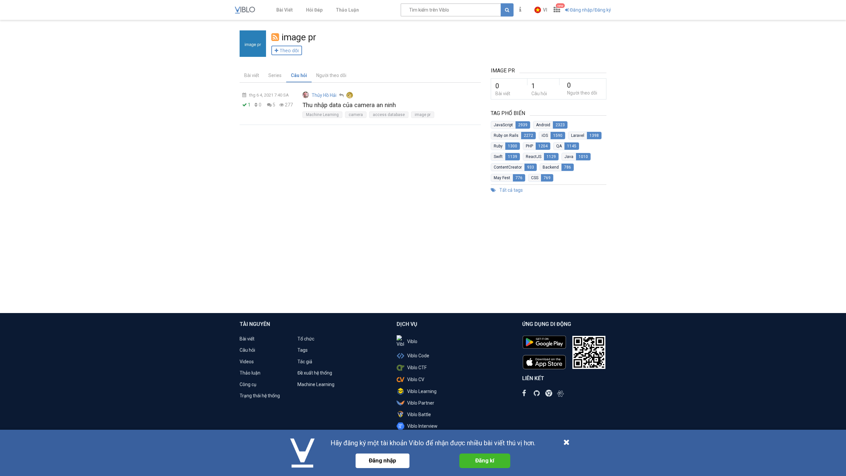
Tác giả (304, 361)
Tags (302, 350)
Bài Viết (284, 10)
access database (389, 114)
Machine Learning (322, 114)
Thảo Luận (347, 10)
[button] (540, 10)
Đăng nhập (382, 460)
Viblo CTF (417, 367)
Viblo (412, 341)
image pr (423, 114)
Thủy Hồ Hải (324, 95)
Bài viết (251, 75)
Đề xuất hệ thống (314, 373)
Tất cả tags (510, 190)
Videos (247, 361)
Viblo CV (415, 379)
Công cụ (248, 384)
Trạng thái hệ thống (260, 395)
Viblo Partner (420, 403)
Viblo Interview (422, 426)
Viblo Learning (422, 391)
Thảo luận (250, 373)
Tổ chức (305, 338)
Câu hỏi (299, 75)
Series (275, 75)
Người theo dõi (331, 75)
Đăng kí (484, 460)
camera (356, 114)
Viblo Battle (419, 414)
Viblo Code (418, 355)
